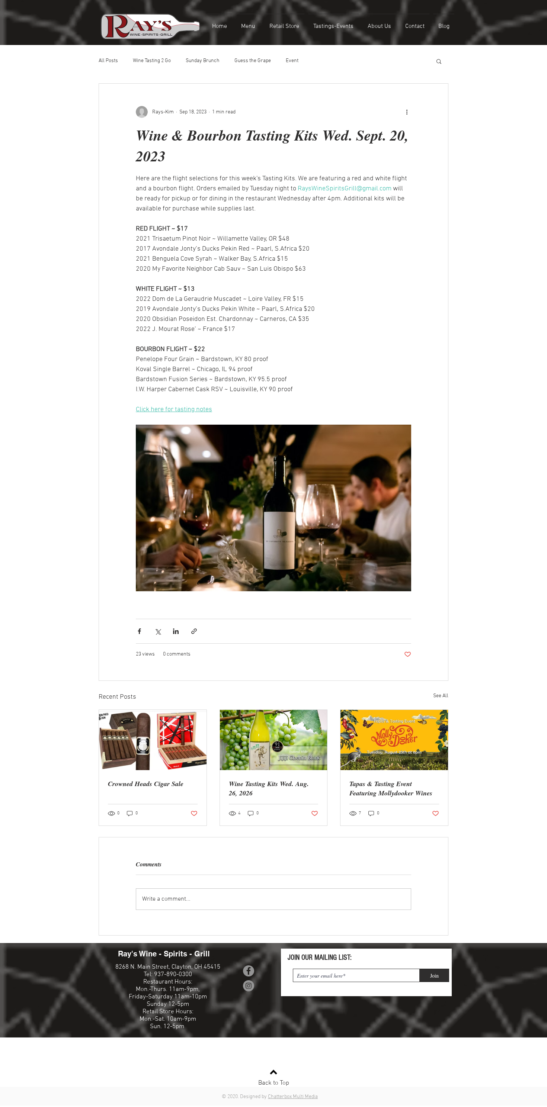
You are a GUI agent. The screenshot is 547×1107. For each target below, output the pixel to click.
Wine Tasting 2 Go (152, 61)
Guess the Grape (252, 61)
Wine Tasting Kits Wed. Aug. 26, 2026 (269, 788)
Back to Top (273, 1083)
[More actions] (406, 111)
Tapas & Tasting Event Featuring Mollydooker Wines (390, 788)
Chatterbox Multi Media (293, 1097)
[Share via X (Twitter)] (157, 631)
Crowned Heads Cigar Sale (145, 783)
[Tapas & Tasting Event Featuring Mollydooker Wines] (394, 740)
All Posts (108, 61)
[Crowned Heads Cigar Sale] (153, 740)
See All (440, 696)
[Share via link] (194, 631)
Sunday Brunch (203, 61)
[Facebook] (248, 970)
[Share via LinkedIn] (175, 631)
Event (292, 61)
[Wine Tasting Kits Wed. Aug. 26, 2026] (273, 740)
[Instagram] (248, 985)
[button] (438, 61)
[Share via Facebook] (139, 631)
